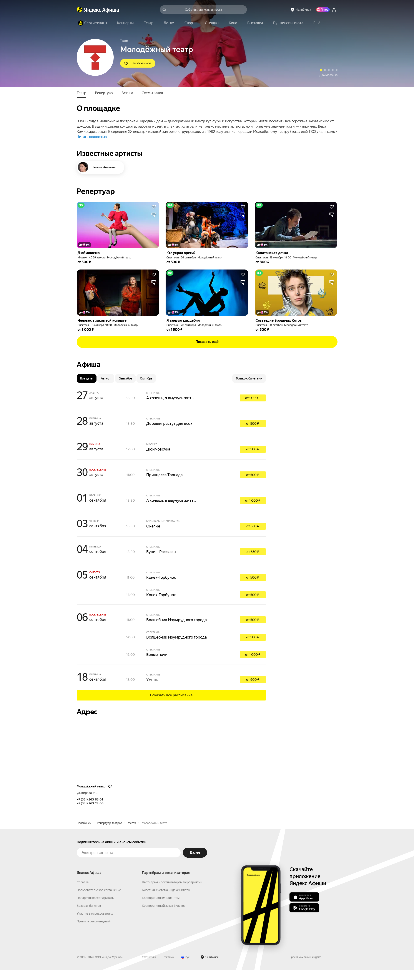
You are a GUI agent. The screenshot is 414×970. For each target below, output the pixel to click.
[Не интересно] (153, 214)
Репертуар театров (109, 823)
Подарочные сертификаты (95, 898)
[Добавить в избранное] (153, 207)
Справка (82, 882)
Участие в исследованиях (95, 913)
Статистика (149, 957)
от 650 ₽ (252, 526)
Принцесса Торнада (164, 475)
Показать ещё (207, 342)
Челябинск (84, 823)
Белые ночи (157, 654)
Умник (152, 679)
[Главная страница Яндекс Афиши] (79, 9)
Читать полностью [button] (92, 137)
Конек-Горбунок (161, 577)
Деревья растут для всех (169, 423)
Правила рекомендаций (93, 921)
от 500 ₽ (252, 424)
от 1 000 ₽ (252, 398)
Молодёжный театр (119, 257)
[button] (317, 23)
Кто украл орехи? (325, 75)
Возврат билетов (89, 905)
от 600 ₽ (252, 680)
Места (132, 823)
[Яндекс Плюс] (323, 9)
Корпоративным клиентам (161, 898)
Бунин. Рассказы (161, 551)
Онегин (153, 526)
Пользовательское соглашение (99, 890)
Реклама (168, 957)
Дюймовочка (158, 449)
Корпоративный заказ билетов (164, 905)
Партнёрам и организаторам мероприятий (172, 882)
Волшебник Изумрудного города (176, 619)
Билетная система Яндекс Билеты (166, 890)
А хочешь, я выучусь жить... (171, 398)
